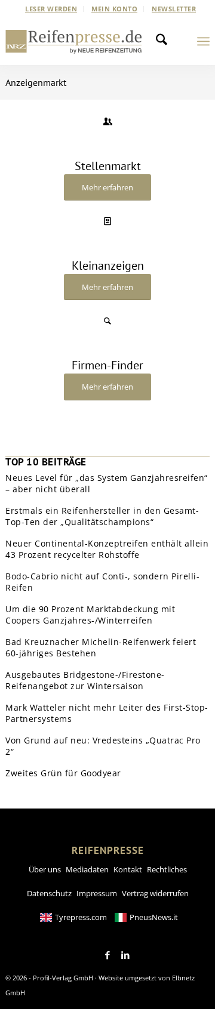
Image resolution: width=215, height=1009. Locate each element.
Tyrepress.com (81, 917)
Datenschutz (49, 893)
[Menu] (203, 41)
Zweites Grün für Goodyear (63, 773)
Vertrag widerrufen (155, 893)
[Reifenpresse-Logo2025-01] (73, 41)
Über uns (45, 869)
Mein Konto (114, 8)
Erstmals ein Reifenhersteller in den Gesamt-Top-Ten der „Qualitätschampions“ (102, 516)
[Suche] (165, 41)
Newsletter (174, 8)
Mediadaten (87, 869)
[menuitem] (51, 9)
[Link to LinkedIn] (125, 955)
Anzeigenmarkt (35, 82)
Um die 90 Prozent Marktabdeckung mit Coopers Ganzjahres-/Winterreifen (90, 615)
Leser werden (51, 8)
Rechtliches (167, 869)
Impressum (96, 893)
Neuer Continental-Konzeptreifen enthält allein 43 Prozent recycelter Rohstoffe (106, 549)
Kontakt (127, 869)
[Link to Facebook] (107, 955)
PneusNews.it (154, 917)
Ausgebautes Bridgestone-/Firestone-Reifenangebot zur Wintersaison (85, 680)
